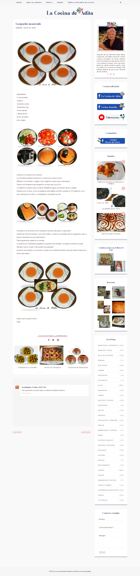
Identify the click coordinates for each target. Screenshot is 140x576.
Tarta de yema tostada (111, 234)
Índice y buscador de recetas (81, 2)
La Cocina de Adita (59, 571)
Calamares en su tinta (111, 209)
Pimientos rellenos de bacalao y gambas (111, 183)
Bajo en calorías (34, 2)
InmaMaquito (27, 387)
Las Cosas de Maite (85, 571)
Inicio (19, 2)
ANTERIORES (86, 431)
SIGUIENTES (17, 431)
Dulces (49, 2)
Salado (60, 2)
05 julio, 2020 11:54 (39, 387)
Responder (26, 393)
